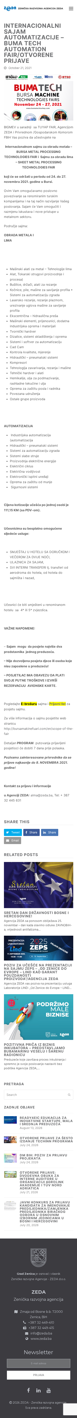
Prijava (38, 1375)
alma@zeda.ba (42, 795)
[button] (71, 8)
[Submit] (69, 1095)
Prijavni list (57, 704)
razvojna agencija (54, 1402)
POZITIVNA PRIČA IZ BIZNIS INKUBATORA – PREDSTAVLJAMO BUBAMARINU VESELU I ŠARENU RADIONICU (34, 1049)
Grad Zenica (26, 1274)
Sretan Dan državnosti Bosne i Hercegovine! (36, 914)
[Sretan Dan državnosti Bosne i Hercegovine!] (38, 885)
